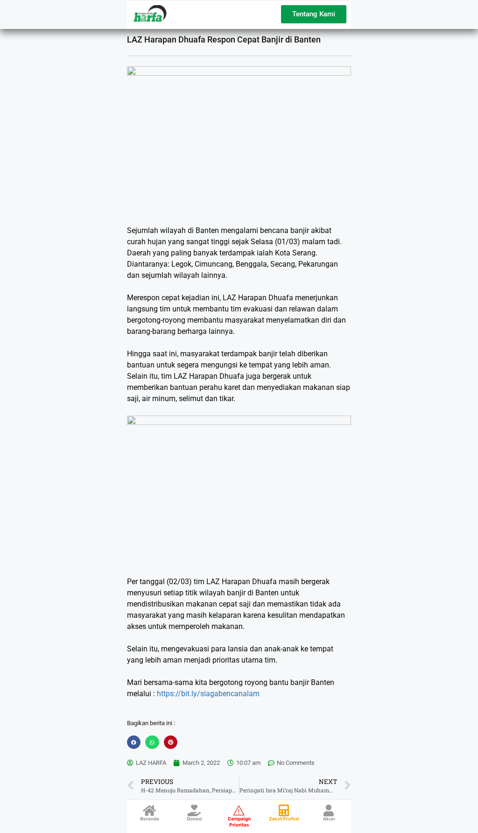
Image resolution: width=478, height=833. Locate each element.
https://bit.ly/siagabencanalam (208, 693)
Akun (329, 819)
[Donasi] (194, 810)
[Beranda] (149, 810)
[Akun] (329, 810)
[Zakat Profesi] (284, 810)
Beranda (149, 819)
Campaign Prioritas (239, 822)
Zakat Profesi (284, 819)
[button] (134, 742)
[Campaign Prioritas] (239, 810)
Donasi (194, 819)
